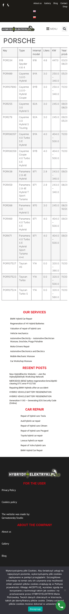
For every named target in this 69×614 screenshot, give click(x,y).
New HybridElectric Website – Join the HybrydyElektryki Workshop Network (27, 375)
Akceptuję (35, 609)
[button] (64, 29)
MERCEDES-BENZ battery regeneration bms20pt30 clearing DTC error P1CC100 (33, 382)
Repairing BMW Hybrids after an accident (28, 387)
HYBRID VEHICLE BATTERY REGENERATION (30, 392)
